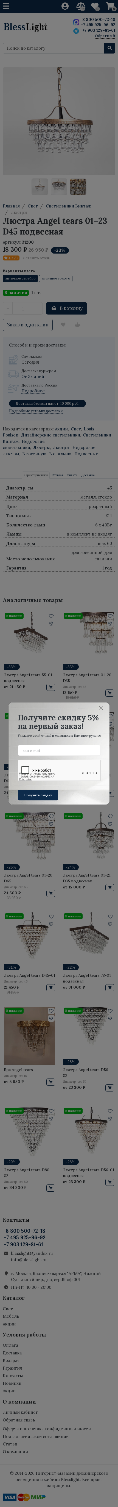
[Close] (101, 708)
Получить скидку (38, 795)
